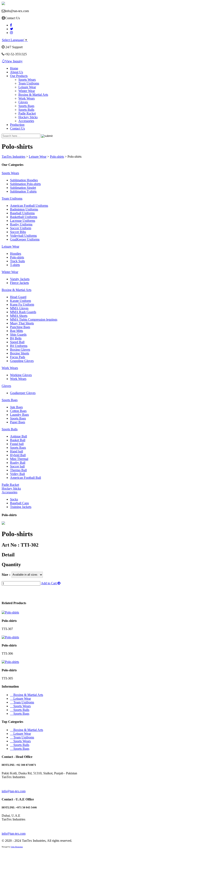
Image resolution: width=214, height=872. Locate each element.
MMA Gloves (19, 308)
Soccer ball (17, 466)
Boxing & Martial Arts (33, 94)
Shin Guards (18, 334)
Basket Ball (17, 440)
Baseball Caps (19, 503)
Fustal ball (17, 444)
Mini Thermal (19, 459)
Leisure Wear (27, 87)
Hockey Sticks (28, 117)
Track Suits (17, 261)
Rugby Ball (17, 462)
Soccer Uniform (20, 228)
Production (17, 124)
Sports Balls (26, 109)
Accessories (26, 121)
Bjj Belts (16, 338)
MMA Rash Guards (23, 312)
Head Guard (18, 297)
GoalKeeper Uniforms (24, 239)
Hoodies (15, 253)
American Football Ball (25, 477)
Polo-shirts (17, 257)
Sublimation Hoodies (24, 180)
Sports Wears (27, 79)
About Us (16, 72)
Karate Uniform (20, 300)
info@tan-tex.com (13, 791)
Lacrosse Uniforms (22, 220)
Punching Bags (20, 327)
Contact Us (17, 128)
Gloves (23, 102)
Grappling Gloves (22, 361)
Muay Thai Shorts (22, 323)
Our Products (19, 76)
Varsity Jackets (19, 279)
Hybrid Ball (18, 455)
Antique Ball (18, 436)
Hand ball (16, 451)
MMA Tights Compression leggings (33, 319)
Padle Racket (27, 113)
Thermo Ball (18, 470)
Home (14, 68)
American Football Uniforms (29, 205)
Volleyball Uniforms (23, 235)
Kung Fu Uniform (22, 304)
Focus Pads (17, 357)
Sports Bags (26, 106)
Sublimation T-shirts (23, 191)
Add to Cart (49, 583)
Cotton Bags (18, 411)
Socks (14, 499)
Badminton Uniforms (24, 209)
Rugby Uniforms (21, 224)
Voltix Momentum (17, 847)
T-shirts (15, 265)
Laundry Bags (19, 414)
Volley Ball (17, 474)
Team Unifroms (28, 83)
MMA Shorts (18, 316)
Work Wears (26, 98)
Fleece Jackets (19, 283)
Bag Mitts (16, 331)
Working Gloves (21, 375)
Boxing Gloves (20, 349)
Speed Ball (17, 342)
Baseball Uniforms (22, 213)
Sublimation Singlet (23, 187)
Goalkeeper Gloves (23, 393)
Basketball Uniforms (23, 217)
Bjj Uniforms (18, 346)
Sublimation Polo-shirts (25, 184)
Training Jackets (20, 507)
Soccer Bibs (18, 232)
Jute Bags (16, 407)
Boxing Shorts (19, 353)
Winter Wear (26, 91)
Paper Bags (17, 422)
